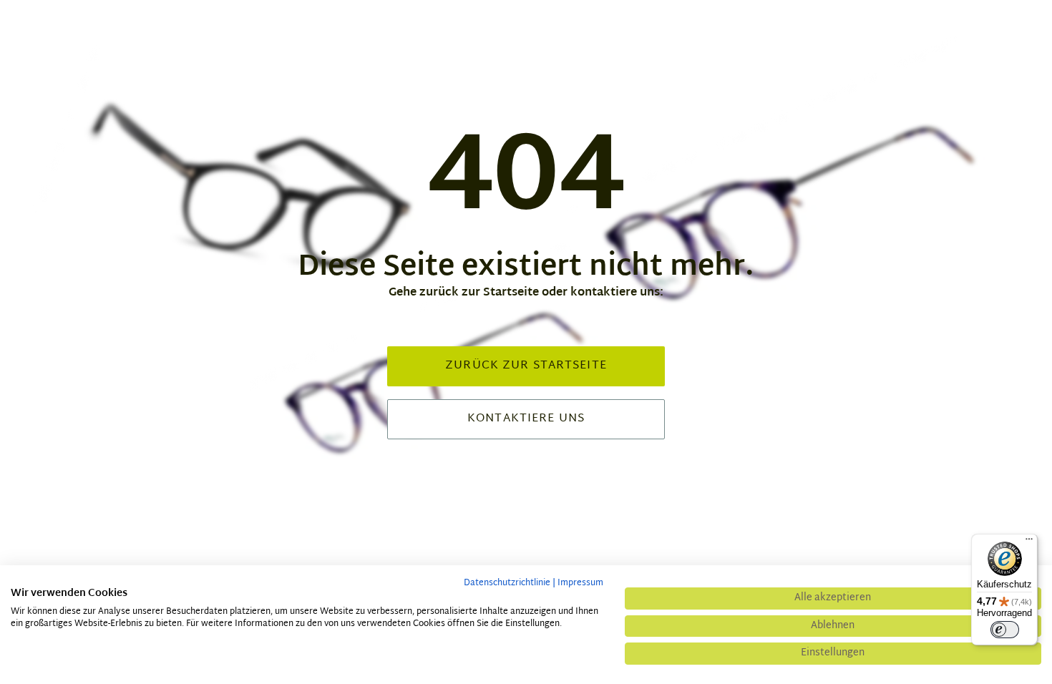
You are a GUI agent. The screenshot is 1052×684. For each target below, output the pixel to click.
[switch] (1004, 629)
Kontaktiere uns (526, 419)
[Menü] (1029, 542)
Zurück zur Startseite (526, 366)
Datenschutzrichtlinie (507, 583)
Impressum (580, 583)
